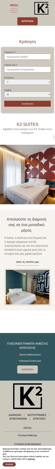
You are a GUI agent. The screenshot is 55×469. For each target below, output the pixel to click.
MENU (14, 5)
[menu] (14, 10)
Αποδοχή (9, 464)
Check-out (10, 65)
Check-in (10, 52)
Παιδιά (7, 90)
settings (31, 459)
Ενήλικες (9, 77)
